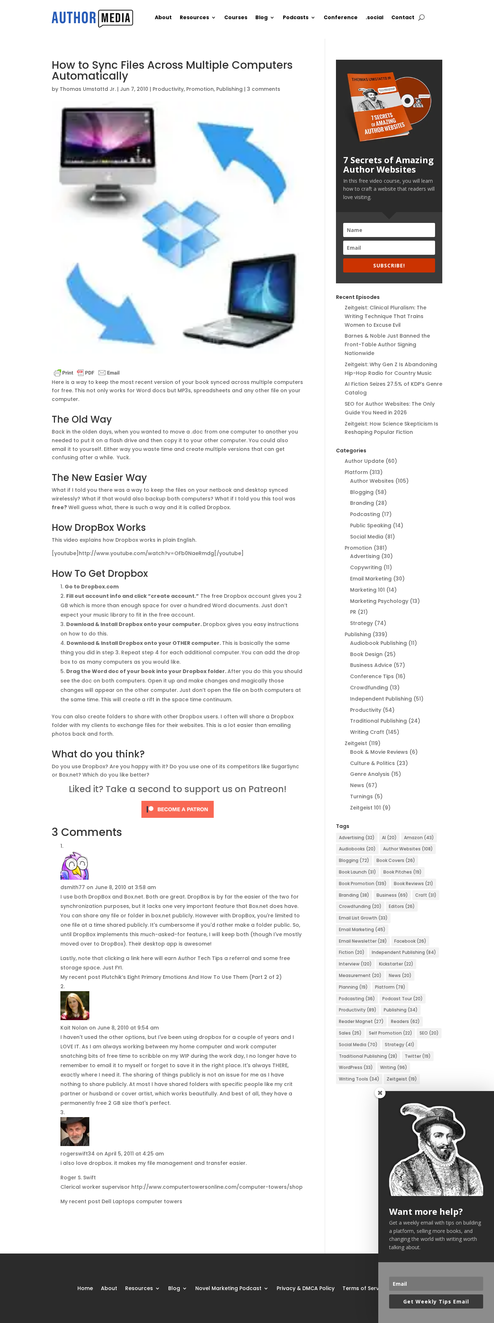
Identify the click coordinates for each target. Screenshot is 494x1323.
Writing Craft (367, 732)
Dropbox (218, 507)
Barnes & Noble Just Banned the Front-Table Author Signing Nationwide (387, 344)
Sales (350, 1033)
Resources (194, 18)
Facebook (410, 941)
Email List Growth (363, 918)
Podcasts (295, 18)
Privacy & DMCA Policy (306, 1288)
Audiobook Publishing (378, 643)
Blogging (362, 492)
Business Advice (371, 665)
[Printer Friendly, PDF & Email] (87, 373)
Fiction (352, 952)
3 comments (263, 89)
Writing (393, 1067)
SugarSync (285, 766)
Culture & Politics (372, 763)
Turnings (361, 796)
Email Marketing (371, 578)
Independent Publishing (381, 698)
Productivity (168, 89)
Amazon (419, 837)
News (357, 785)
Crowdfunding (369, 687)
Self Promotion (390, 1033)
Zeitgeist (356, 743)
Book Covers (395, 860)
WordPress (356, 1067)
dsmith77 (72, 887)
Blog (261, 18)
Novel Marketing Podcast (228, 1288)
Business (392, 895)
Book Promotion (363, 883)
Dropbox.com (100, 586)
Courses (235, 18)
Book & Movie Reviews (379, 752)
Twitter (418, 1056)
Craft (425, 895)
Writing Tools (359, 1079)
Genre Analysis (369, 774)
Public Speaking (370, 525)
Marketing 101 (367, 589)
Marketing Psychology (379, 601)
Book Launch (357, 872)
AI (389, 837)
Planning (353, 987)
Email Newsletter (363, 941)
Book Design (366, 654)
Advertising (365, 556)
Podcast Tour (402, 999)
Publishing (229, 89)
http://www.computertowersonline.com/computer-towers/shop (217, 1187)
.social (374, 18)
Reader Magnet (361, 1021)
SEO (429, 1033)
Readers (405, 1021)
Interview (355, 964)
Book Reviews (413, 883)
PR (353, 612)
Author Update (364, 461)
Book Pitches (402, 872)
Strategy (361, 623)
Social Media (366, 536)
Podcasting (365, 514)
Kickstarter (396, 964)
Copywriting (366, 567)
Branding (362, 503)
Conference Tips (372, 676)
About (163, 18)
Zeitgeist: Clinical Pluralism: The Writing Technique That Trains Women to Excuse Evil (385, 316)
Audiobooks (357, 849)
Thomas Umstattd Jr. (88, 89)
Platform (356, 472)
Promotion (200, 89)
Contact (402, 18)
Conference (341, 18)
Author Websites (372, 481)
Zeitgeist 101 (365, 807)
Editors (402, 906)
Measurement (360, 975)
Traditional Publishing (378, 720)
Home (85, 1288)
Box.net (68, 774)
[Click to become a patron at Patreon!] (177, 816)
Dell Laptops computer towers (142, 1201)
